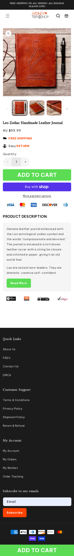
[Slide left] (7, 109)
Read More (18, 283)
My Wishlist (10, 468)
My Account (11, 451)
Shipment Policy (14, 417)
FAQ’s (7, 358)
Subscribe (15, 512)
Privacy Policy (12, 408)
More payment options (37, 196)
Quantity (9, 154)
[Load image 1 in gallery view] (19, 107)
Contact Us (11, 366)
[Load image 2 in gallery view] (36, 107)
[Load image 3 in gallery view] (54, 107)
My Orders (10, 459)
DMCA (7, 375)
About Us (9, 349)
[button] (7, 16)
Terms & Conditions (16, 400)
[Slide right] (67, 109)
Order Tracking (13, 476)
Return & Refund (14, 425)
